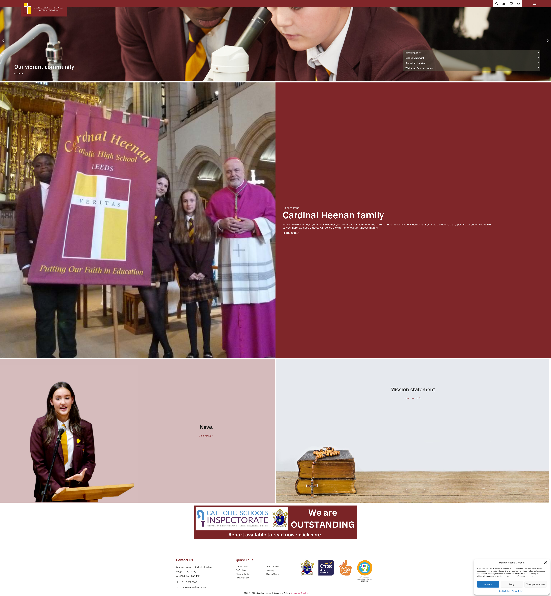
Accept (488, 584)
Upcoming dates (413, 52)
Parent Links (242, 566)
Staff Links (241, 570)
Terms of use (272, 566)
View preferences (535, 584)
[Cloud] (504, 3)
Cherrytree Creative (299, 593)
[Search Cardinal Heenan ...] (496, 3)
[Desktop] (511, 3)
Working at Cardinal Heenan (419, 68)
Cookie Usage (272, 574)
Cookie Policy (504, 591)
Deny (512, 584)
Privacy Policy (517, 591)
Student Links (242, 574)
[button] (545, 562)
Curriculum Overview (415, 63)
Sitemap (270, 570)
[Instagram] (518, 3)
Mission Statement (415, 58)
